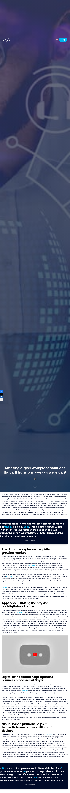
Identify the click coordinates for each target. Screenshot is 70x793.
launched (49, 734)
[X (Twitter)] (1, 394)
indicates (9, 576)
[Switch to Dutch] (57, 39)
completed (19, 612)
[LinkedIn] (1, 397)
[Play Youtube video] (35, 654)
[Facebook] (1, 391)
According (32, 565)
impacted (25, 691)
